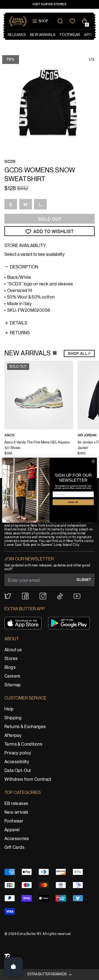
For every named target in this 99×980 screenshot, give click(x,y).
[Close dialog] (93, 461)
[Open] (13, 966)
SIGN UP (73, 502)
